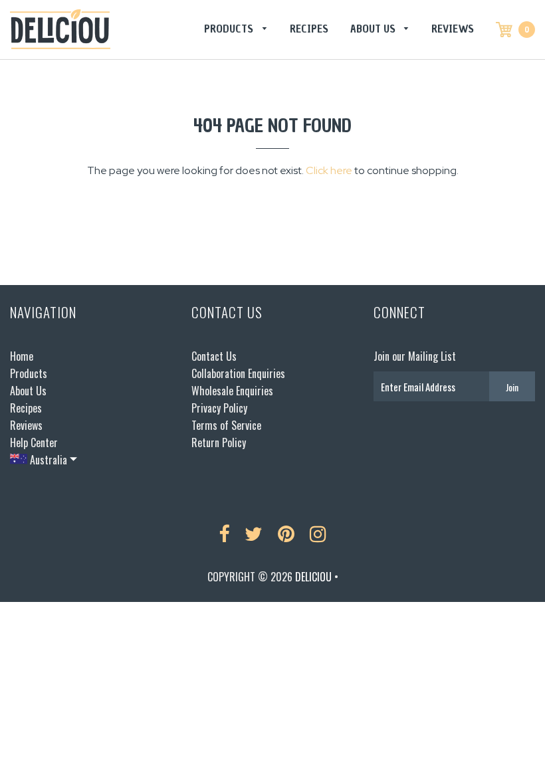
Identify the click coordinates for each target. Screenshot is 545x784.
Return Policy (218, 442)
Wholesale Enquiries (232, 391)
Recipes (309, 28)
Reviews (452, 28)
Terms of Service (226, 425)
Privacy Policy (219, 408)
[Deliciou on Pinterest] (286, 534)
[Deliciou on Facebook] (224, 534)
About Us (374, 28)
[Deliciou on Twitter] (254, 534)
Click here (329, 170)
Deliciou (313, 577)
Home (21, 356)
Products (230, 28)
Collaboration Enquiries (238, 373)
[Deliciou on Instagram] (318, 534)
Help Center (34, 442)
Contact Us (214, 356)
